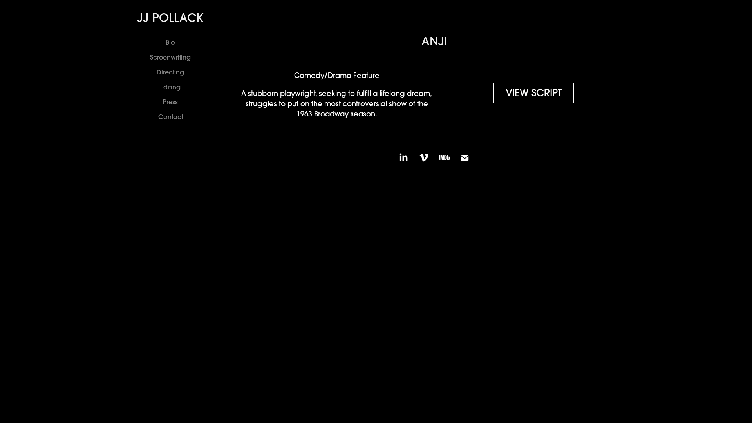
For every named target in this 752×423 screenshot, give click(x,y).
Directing (170, 72)
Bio (170, 42)
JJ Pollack (170, 17)
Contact (170, 117)
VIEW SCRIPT (534, 93)
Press (170, 102)
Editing (170, 87)
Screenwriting (170, 57)
